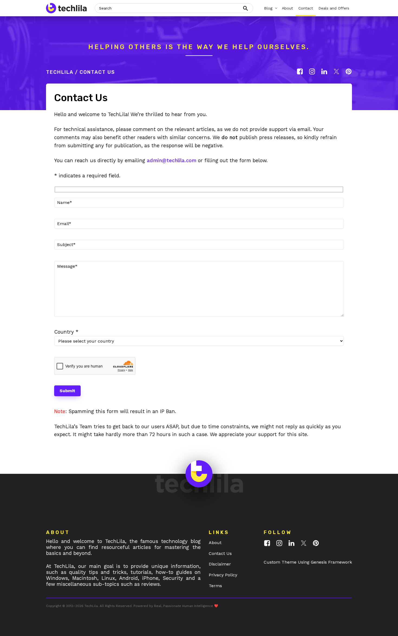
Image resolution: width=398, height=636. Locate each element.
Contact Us (220, 553)
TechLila (59, 72)
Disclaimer (220, 564)
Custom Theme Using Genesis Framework (308, 562)
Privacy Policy (223, 574)
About (215, 542)
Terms (215, 585)
